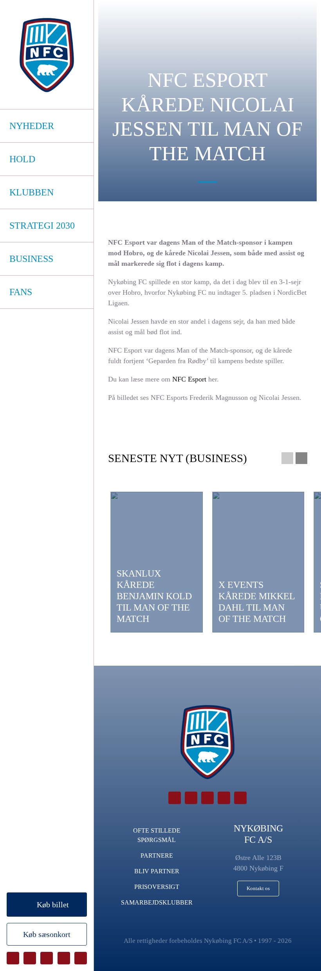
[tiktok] (29, 958)
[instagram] (46, 958)
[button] (287, 458)
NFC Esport (189, 379)
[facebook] (13, 958)
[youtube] (64, 958)
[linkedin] (80, 958)
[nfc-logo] (47, 55)
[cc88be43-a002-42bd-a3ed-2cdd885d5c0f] (258, 562)
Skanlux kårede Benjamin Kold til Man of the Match (154, 595)
